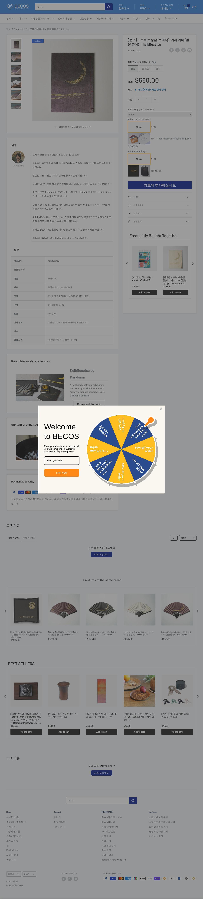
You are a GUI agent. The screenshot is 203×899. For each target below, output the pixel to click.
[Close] (161, 409)
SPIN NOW (61, 473)
